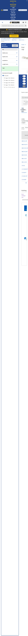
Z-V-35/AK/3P (25, 169)
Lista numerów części (22, 110)
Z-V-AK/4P (24, 179)
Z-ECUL (23, 165)
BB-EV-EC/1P (24, 144)
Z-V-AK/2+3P (24, 176)
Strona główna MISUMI (5, 38)
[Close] (26, 29)
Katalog (24, 109)
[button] (22, 10)
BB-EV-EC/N (24, 155)
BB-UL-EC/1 (24, 158)
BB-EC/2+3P (24, 141)
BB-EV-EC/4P (24, 151)
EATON (22, 44)
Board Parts (14, 40)
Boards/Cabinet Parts (5, 40)
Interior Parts (21, 40)
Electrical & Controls (17, 38)
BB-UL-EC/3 (24, 162)
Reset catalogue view (23, 196)
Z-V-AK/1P (24, 172)
